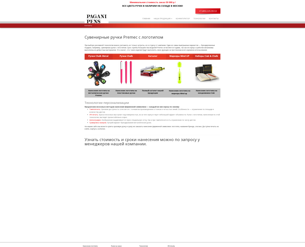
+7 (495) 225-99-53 (208, 11)
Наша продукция (162, 18)
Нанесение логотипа (90, 246)
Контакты (214, 18)
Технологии (199, 18)
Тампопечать (94, 109)
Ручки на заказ (116, 246)
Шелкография (95, 120)
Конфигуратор (183, 18)
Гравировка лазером (97, 122)
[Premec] (97, 18)
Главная (146, 18)
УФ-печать (93, 114)
